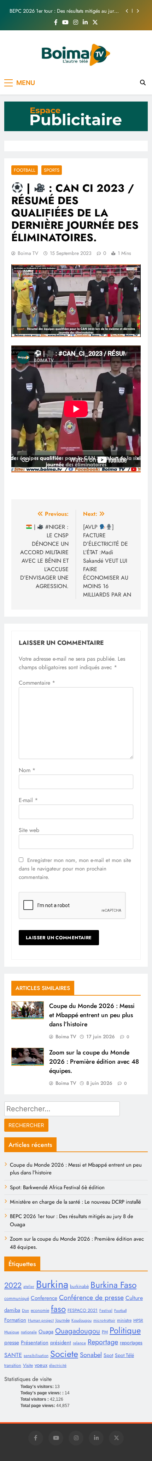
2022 (13, 1285)
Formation (15, 1320)
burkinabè (79, 1286)
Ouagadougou (77, 1331)
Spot (108, 1355)
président (60, 1342)
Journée (62, 1320)
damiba (12, 1310)
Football (24, 170)
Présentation (34, 1342)
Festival (105, 1310)
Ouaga (46, 1331)
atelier (28, 1286)
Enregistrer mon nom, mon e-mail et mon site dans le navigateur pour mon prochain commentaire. (75, 868)
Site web (29, 830)
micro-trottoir (104, 1320)
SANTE (13, 1355)
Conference (44, 1298)
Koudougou (81, 1320)
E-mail (28, 800)
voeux (41, 1365)
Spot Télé (124, 1355)
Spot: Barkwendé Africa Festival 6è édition (57, 1187)
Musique (11, 1332)
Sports (51, 170)
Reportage (103, 1342)
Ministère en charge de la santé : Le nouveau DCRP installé (75, 1202)
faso (58, 1309)
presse (11, 1342)
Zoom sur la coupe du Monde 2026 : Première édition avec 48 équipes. (94, 1061)
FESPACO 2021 (83, 1310)
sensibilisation (36, 1355)
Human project (41, 1320)
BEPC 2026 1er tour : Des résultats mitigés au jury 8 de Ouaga (63, 8)
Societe (64, 1353)
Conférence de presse (91, 1297)
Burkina (52, 1284)
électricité (57, 1365)
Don (25, 1310)
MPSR (138, 1320)
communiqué (16, 1298)
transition (12, 1365)
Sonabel (91, 1354)
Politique (125, 1330)
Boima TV (28, 253)
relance (79, 1343)
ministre (124, 1320)
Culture (134, 1298)
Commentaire (37, 683)
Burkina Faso (113, 1285)
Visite (28, 1365)
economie (40, 1310)
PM (105, 1332)
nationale (29, 1332)
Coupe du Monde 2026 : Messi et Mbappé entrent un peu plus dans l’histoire (92, 1015)
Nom (27, 770)
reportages (131, 1342)
